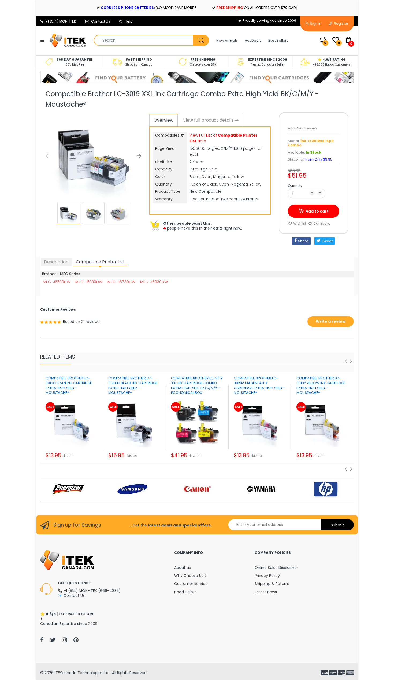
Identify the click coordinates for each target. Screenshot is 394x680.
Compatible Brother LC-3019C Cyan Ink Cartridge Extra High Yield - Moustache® (69, 385)
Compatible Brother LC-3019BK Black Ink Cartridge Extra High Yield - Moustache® (133, 385)
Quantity (295, 185)
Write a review (330, 321)
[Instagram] (64, 639)
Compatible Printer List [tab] (100, 262)
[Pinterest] (76, 639)
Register (340, 23)
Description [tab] (56, 262)
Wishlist (299, 223)
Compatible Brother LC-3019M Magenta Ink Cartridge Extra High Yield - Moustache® (259, 385)
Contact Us (100, 21)
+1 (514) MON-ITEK (60, 21)
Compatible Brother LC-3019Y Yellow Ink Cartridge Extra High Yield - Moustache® (320, 385)
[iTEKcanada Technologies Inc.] (68, 40)
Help (129, 21)
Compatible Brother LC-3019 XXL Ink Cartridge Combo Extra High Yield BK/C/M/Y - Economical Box (197, 385)
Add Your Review (302, 128)
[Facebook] (42, 639)
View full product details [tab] (209, 120)
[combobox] (151, 40)
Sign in (315, 23)
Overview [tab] (163, 120)
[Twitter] (52, 639)
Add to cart (317, 211)
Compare (321, 223)
